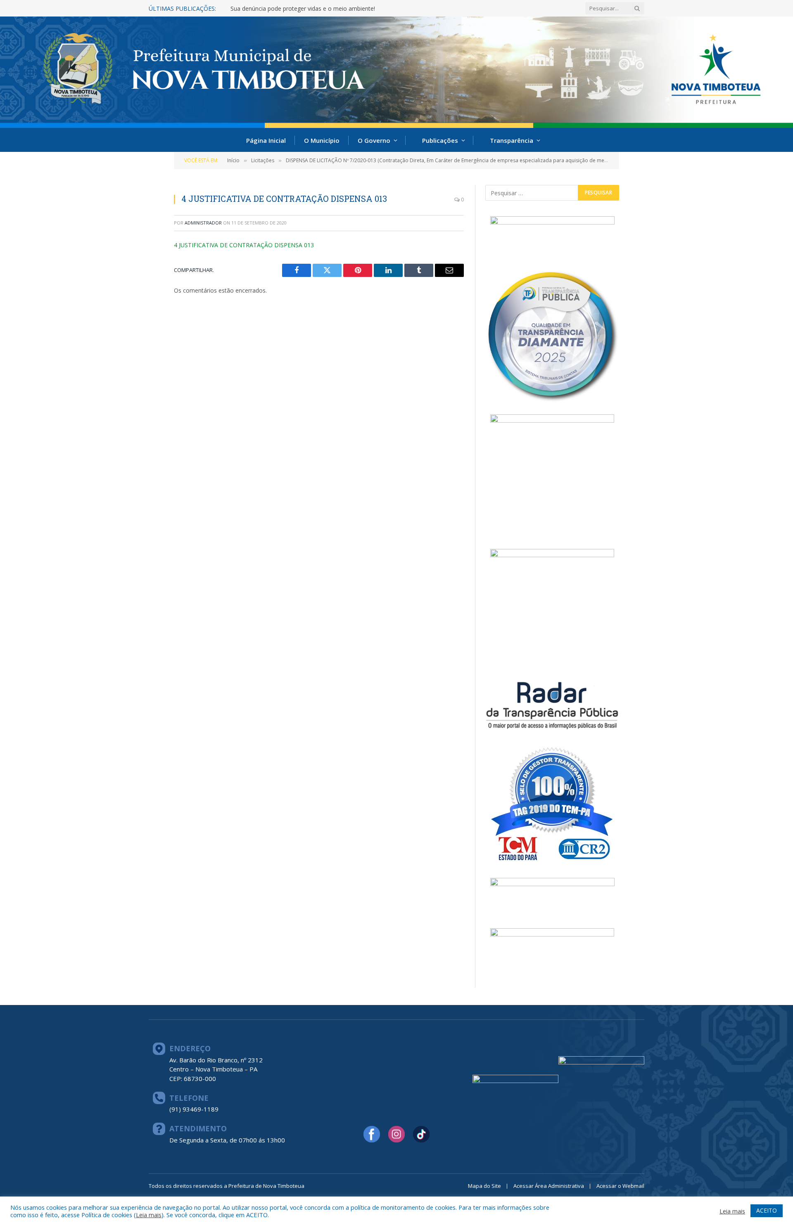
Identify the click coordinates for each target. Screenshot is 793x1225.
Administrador (203, 223)
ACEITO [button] (766, 1210)
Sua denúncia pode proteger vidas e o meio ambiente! (302, 8)
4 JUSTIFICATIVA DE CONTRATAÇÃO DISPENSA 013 (244, 245)
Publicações (440, 140)
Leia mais (148, 1214)
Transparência (511, 140)
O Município (322, 140)
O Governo (374, 140)
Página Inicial (266, 140)
